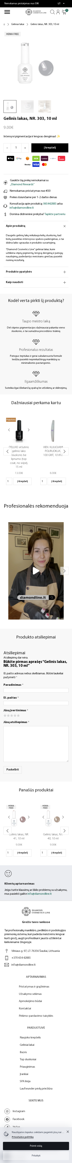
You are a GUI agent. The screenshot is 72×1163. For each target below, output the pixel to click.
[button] (64, 12)
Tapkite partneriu (54, 214)
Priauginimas (27, 1066)
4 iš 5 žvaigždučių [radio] (14, 715)
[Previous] (9, 430)
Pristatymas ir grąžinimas (34, 986)
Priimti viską (36, 1146)
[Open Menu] (7, 12)
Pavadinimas (13, 685)
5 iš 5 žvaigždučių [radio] (18, 715)
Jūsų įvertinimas (16, 710)
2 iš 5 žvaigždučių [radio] (8, 715)
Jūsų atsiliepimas (16, 722)
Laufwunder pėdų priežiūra (36, 1088)
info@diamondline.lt (22, 207)
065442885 (49, 203)
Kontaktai (25, 1008)
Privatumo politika (23, 1137)
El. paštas (11, 697)
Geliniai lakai (17, 24)
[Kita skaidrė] (64, 451)
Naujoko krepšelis (30, 1037)
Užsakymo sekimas (30, 994)
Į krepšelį (22, 481)
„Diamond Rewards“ (22, 184)
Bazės (23, 1052)
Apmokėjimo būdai (30, 1001)
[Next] (29, 430)
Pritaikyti (36, 1156)
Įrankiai (24, 1074)
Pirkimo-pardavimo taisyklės (36, 1016)
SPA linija (25, 1081)
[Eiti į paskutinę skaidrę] (8, 451)
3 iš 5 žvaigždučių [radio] (11, 715)
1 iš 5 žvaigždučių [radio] (5, 715)
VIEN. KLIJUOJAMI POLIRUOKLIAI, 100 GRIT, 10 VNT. (53, 451)
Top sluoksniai (28, 1059)
